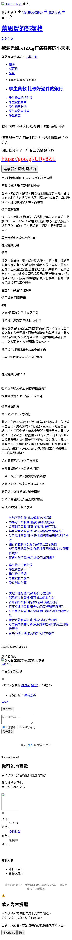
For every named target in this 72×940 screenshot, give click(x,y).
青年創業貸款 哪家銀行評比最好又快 (33, 526)
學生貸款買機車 (19, 111)
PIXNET (17, 885)
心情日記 (32, 57)
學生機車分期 (18, 106)
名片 (12, 73)
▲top (4, 702)
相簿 (12, 64)
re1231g (6, 664)
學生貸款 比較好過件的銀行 (36, 88)
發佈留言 (8, 731)
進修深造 (30, 695)
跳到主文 (7, 38)
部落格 (13, 68)
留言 (34, 685)
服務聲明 (40, 888)
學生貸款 (15, 115)
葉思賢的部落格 (22, 28)
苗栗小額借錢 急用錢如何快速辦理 (31, 557)
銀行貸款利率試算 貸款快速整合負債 (33, 544)
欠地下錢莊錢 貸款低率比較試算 (30, 517)
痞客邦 (25, 685)
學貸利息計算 (18, 582)
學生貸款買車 (18, 102)
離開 (21, 932)
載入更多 (8, 709)
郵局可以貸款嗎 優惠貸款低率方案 (31, 522)
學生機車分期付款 (20, 97)
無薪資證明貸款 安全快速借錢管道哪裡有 (36, 531)
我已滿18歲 (9, 932)
